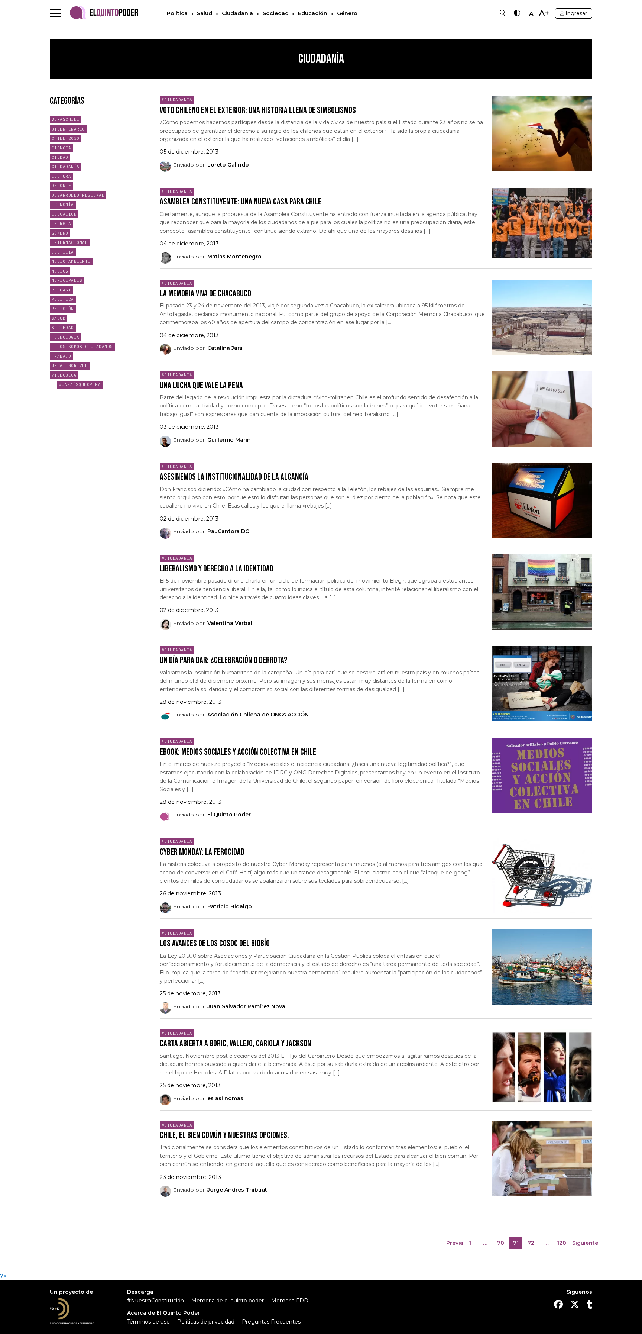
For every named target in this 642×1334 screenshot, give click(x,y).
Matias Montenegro (234, 256)
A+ (544, 13)
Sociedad (276, 13)
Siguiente (585, 1243)
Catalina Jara (225, 348)
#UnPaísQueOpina (80, 384)
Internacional (70, 242)
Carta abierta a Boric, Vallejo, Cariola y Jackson (235, 1043)
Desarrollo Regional (78, 195)
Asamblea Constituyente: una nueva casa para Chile (240, 201)
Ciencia (61, 148)
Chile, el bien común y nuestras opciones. (224, 1135)
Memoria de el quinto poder (227, 1300)
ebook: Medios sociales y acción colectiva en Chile (238, 752)
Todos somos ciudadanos (82, 346)
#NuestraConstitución (155, 1300)
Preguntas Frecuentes (271, 1321)
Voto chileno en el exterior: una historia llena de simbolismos (258, 110)
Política (177, 13)
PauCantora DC (228, 531)
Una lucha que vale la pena (201, 385)
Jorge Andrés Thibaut (237, 1189)
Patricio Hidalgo (229, 906)
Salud (204, 13)
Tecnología (66, 337)
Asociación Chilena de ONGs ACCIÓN (258, 714)
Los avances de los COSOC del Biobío (215, 943)
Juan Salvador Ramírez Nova (246, 1006)
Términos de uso (148, 1321)
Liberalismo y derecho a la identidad (216, 568)
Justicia (63, 252)
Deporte (61, 185)
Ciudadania (237, 13)
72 (532, 1244)
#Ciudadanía (177, 99)
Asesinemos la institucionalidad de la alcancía (234, 476)
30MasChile (66, 119)
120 (562, 1244)
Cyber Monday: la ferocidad (202, 852)
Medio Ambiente (71, 261)
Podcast (61, 290)
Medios (60, 271)
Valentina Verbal (229, 623)
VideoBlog (64, 375)
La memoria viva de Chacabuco (205, 293)
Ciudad (60, 157)
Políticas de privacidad (205, 1321)
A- (532, 14)
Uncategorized (70, 365)
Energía (61, 223)
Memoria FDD (289, 1300)
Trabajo (61, 356)
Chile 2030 (66, 138)
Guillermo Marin (229, 439)
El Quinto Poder (229, 814)
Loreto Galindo (228, 164)
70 (502, 1244)
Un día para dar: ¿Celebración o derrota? (223, 660)
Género (347, 13)
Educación (312, 13)
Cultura (61, 176)
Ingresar (576, 13)
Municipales (67, 280)
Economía (63, 204)
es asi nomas (225, 1098)
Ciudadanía (66, 166)
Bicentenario (68, 129)
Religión (63, 308)
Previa (454, 1243)
